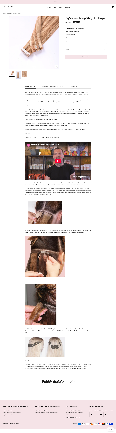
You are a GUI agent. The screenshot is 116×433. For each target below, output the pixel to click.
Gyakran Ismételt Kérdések (10, 415)
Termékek (48, 7)
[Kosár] (112, 7)
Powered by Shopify (14, 423)
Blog (55, 7)
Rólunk (60, 7)
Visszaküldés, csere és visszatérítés (12, 412)
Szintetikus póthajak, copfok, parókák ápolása (46, 412)
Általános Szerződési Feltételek (74, 410)
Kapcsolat (67, 7)
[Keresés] (104, 7)
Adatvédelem (69, 415)
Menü (4, 13)
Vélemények (73, 86)
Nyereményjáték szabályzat (73, 417)
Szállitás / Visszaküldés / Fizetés (53, 86)
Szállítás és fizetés (7, 410)
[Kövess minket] (91, 414)
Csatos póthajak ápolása (41, 410)
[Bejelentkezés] (108, 7)
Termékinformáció (30, 86)
